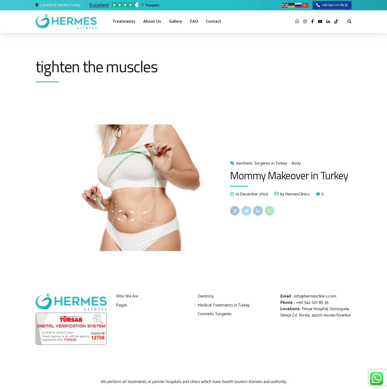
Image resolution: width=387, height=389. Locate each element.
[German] (291, 5)
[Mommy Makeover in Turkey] (129, 187)
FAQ (194, 21)
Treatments (123, 21)
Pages (121, 305)
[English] (284, 5)
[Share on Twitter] (246, 210)
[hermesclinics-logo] (71, 301)
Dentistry (206, 296)
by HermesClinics (295, 194)
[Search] (349, 21)
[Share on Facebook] (235, 210)
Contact (213, 21)
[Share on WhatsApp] (269, 210)
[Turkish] (305, 5)
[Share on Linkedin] (258, 210)
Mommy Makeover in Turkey (289, 175)
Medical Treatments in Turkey (224, 305)
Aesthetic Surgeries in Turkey (261, 163)
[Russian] (298, 5)
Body (296, 163)
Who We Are (127, 296)
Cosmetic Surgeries (215, 314)
